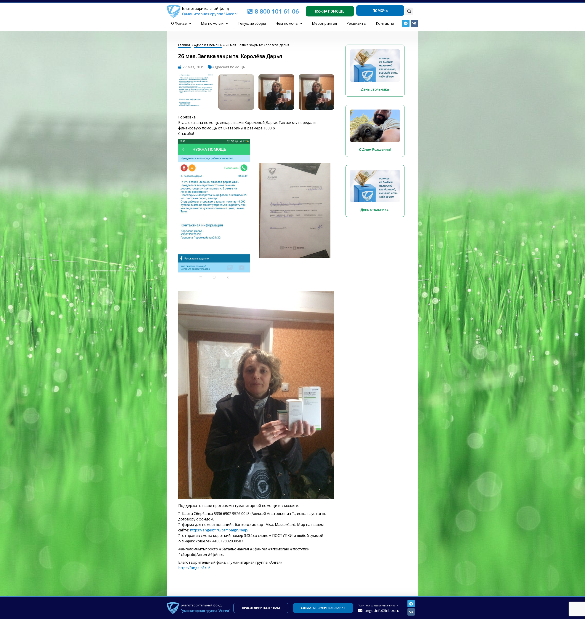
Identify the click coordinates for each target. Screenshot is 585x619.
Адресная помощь (208, 45)
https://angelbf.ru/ (194, 567)
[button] (409, 11)
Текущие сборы (252, 23)
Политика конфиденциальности (378, 605)
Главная (184, 45)
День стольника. (374, 209)
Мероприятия (324, 23)
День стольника (375, 89)
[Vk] (411, 612)
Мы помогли (212, 23)
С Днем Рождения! (375, 149)
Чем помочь (286, 23)
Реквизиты (356, 23)
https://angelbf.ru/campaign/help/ (219, 530)
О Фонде (179, 23)
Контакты (385, 23)
